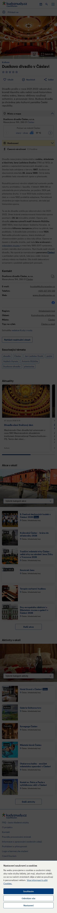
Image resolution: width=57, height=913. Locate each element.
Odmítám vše (28, 898)
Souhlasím (28, 891)
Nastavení (28, 905)
